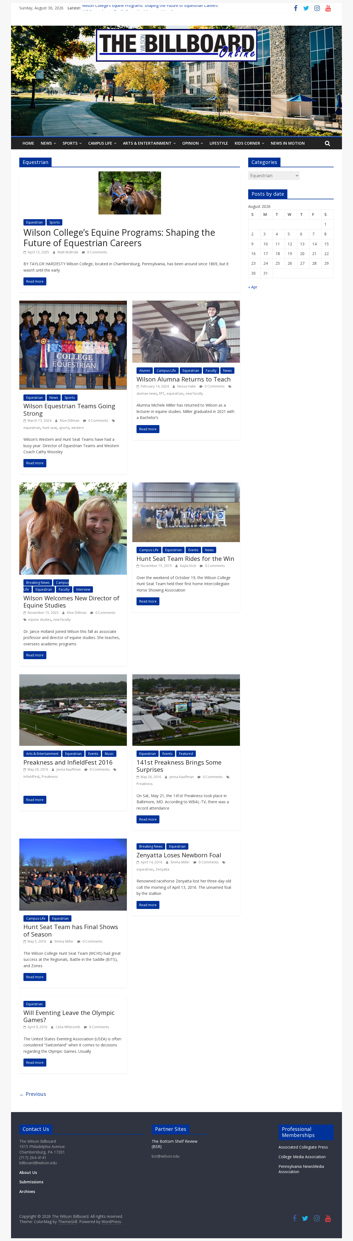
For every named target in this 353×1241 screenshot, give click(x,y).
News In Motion (288, 143)
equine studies (39, 619)
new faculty (194, 393)
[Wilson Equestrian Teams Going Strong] (73, 304)
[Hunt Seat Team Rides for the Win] (186, 486)
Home (28, 143)
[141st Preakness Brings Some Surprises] (186, 678)
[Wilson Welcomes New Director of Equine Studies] (73, 486)
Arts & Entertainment (147, 143)
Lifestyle (219, 143)
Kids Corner (247, 143)
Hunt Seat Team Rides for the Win (185, 558)
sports (64, 427)
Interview (83, 589)
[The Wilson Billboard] (176, 29)
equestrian (31, 427)
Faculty (211, 370)
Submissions (31, 1181)
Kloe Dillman (70, 420)
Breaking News (37, 582)
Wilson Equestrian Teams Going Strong (69, 409)
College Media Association (302, 1156)
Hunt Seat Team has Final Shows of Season (70, 930)
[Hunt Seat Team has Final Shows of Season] (73, 842)
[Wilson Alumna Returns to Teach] (186, 304)
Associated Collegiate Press (303, 1147)
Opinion (190, 143)
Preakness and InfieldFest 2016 (68, 762)
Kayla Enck (188, 565)
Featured (186, 753)
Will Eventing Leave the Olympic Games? (68, 1016)
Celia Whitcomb (68, 1027)
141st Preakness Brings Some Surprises (179, 765)
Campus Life (100, 143)
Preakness (50, 776)
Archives (27, 1191)
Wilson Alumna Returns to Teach (184, 379)
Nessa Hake (187, 386)
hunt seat (49, 427)
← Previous (32, 1094)
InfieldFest (31, 776)
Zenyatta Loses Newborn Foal (179, 855)
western (77, 427)
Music (109, 753)
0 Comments (96, 252)
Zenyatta (162, 869)
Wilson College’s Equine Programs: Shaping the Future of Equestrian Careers (150, 7)
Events (193, 550)
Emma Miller (64, 941)
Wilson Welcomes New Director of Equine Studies (71, 601)
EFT (161, 393)
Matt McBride (68, 252)
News (46, 143)
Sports (70, 143)
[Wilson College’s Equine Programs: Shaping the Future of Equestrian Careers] (129, 175)
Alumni (144, 370)
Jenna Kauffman (69, 769)
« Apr (252, 287)
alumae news (147, 393)
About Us (28, 1172)
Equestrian (34, 222)
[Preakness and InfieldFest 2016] (73, 678)
